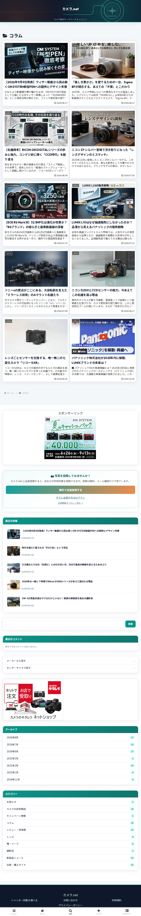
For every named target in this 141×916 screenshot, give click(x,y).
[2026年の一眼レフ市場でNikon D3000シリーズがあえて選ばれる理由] (12, 584)
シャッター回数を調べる (24, 900)
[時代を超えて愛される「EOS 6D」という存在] (12, 551)
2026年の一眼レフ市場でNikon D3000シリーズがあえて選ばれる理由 (57, 581)
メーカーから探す (16, 660)
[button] (130, 637)
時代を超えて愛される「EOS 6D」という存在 (45, 547)
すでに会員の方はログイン (70, 497)
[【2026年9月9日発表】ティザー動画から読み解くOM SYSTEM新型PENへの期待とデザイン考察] (12, 534)
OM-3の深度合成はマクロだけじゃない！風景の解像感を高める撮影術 (57, 598)
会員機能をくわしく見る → (70, 502)
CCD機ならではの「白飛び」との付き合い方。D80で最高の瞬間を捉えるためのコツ (64, 564)
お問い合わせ (70, 900)
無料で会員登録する (70, 490)
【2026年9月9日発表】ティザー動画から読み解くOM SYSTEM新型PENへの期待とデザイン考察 (70, 530)
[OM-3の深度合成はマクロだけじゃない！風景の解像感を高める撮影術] (12, 601)
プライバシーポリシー (70, 905)
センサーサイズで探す (19, 667)
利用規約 (116, 900)
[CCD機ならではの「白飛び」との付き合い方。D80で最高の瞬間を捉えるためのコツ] (12, 568)
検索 (130, 624)
